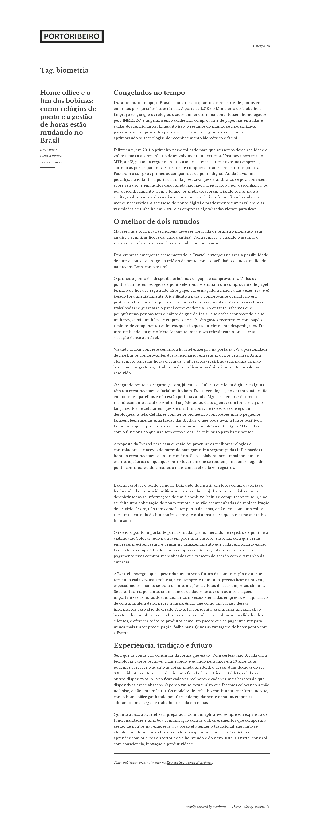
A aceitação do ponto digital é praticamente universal (199, 203)
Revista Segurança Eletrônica (189, 762)
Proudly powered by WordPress (206, 807)
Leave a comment (52, 162)
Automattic (261, 807)
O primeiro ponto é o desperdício (144, 278)
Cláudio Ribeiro (51, 156)
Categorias (261, 46)
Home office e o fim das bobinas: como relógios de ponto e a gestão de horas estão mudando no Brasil (68, 116)
